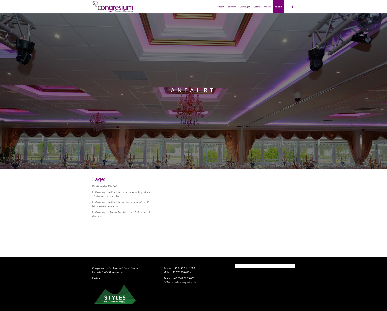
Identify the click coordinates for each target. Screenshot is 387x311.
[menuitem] (220, 6)
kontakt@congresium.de (184, 282)
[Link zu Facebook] (292, 6)
